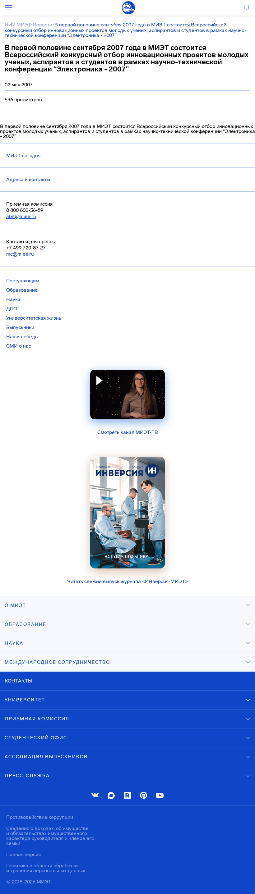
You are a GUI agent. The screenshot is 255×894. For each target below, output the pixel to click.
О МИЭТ (15, 605)
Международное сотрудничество (57, 662)
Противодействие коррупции (39, 817)
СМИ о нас (18, 346)
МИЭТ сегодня (23, 155)
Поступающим (22, 281)
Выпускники (20, 327)
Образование (22, 290)
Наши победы (22, 337)
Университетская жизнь (33, 318)
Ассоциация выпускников (46, 756)
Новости (42, 25)
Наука (13, 299)
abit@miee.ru (21, 216)
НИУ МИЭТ (17, 25)
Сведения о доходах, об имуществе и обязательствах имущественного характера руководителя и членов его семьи (50, 835)
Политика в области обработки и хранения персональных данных (45, 868)
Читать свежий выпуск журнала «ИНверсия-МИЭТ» (127, 581)
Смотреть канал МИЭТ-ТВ (127, 432)
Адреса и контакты (28, 179)
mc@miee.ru (20, 254)
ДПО (11, 309)
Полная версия (23, 854)
